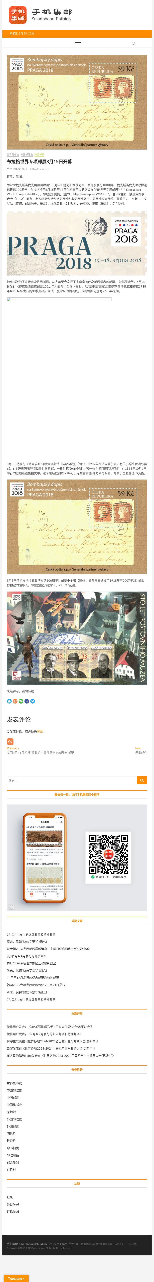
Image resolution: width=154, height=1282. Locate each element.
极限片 (11, 1141)
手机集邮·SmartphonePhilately (27, 1244)
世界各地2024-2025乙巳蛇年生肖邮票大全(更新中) (62, 1041)
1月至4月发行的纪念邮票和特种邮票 (31, 934)
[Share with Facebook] (26, 701)
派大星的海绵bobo (19, 1055)
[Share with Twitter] (32, 701)
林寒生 (11, 1041)
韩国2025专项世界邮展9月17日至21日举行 (36, 985)
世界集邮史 (13, 154)
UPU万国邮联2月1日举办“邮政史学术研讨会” (61, 1027)
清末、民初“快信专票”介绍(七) (27, 941)
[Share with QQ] (9, 701)
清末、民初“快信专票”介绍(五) (27, 992)
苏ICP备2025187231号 (65, 1244)
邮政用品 (13, 1155)
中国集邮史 (14, 1104)
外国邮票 (39, 154)
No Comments (41, 169)
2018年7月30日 (18, 169)
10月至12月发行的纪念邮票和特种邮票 (33, 977)
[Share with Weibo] (15, 701)
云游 (10, 1048)
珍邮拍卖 (13, 1148)
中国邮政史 (14, 1090)
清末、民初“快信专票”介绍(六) (27, 970)
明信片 (11, 1133)
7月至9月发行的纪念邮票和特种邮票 (31, 999)
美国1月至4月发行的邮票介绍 (27, 956)
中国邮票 (13, 1097)
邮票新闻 (13, 1162)
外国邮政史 (27, 154)
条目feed (13, 1204)
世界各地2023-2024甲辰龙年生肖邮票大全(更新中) (59, 1048)
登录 (40, 731)
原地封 (11, 1112)
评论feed (13, 1211)
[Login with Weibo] (10, 741)
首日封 (11, 1169)
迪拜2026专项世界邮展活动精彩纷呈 (31, 963)
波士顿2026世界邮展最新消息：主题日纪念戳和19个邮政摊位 (48, 949)
